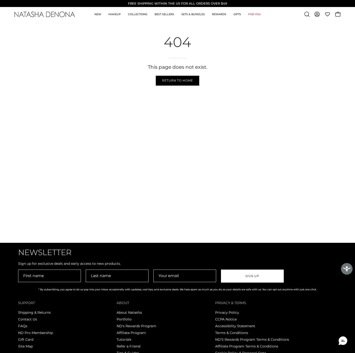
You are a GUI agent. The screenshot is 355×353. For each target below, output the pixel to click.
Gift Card (25, 339)
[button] (307, 14)
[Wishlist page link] (327, 14)
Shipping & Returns (34, 312)
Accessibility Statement (235, 326)
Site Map (25, 346)
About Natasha (129, 312)
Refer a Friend (128, 346)
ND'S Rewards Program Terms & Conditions (252, 339)
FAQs (22, 326)
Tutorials (124, 339)
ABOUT (123, 303)
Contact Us (27, 319)
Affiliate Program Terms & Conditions (246, 346)
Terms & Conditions (231, 333)
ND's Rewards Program (136, 326)
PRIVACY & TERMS (230, 303)
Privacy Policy (227, 312)
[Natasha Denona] (44, 14)
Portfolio (124, 319)
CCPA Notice (226, 319)
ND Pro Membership (35, 333)
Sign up (252, 276)
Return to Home (177, 80)
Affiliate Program (131, 333)
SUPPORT (26, 303)
